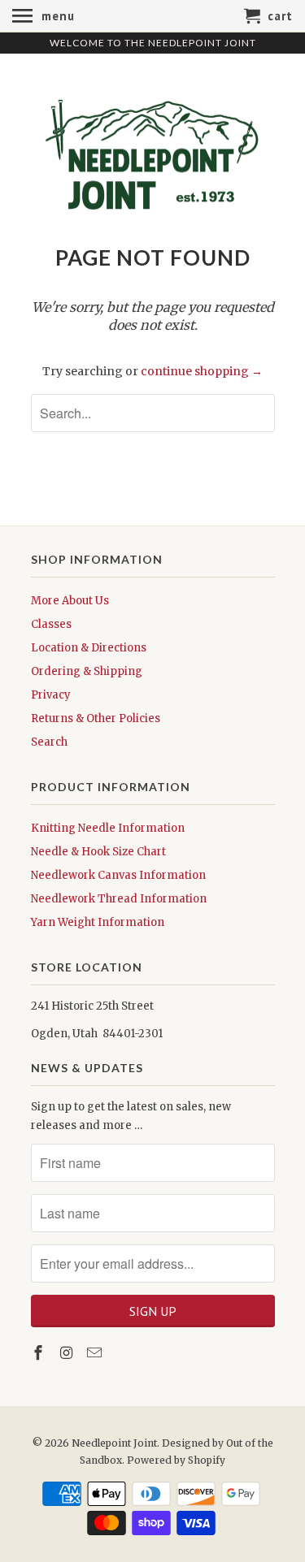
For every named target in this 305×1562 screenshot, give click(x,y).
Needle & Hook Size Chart (98, 852)
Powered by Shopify (176, 1460)
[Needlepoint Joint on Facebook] (40, 1352)
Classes (51, 624)
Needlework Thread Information (119, 899)
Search (49, 742)
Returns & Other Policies (95, 718)
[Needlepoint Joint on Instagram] (67, 1352)
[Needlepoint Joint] (153, 148)
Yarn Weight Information (97, 922)
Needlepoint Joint (114, 1443)
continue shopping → (202, 371)
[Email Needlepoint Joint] (96, 1352)
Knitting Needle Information (108, 828)
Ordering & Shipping (86, 671)
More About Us (70, 601)
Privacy (51, 695)
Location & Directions (88, 648)
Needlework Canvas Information (118, 875)
